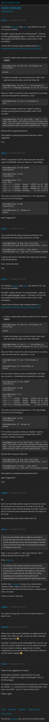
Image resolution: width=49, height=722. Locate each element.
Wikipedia (9, 560)
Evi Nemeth (15, 584)
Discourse (14, 719)
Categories (12, 709)
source (25, 27)
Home (3, 709)
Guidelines (22, 709)
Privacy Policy (6, 714)
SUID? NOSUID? (11, 7)
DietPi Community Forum (10, 2)
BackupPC (15, 27)
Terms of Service (34, 709)
